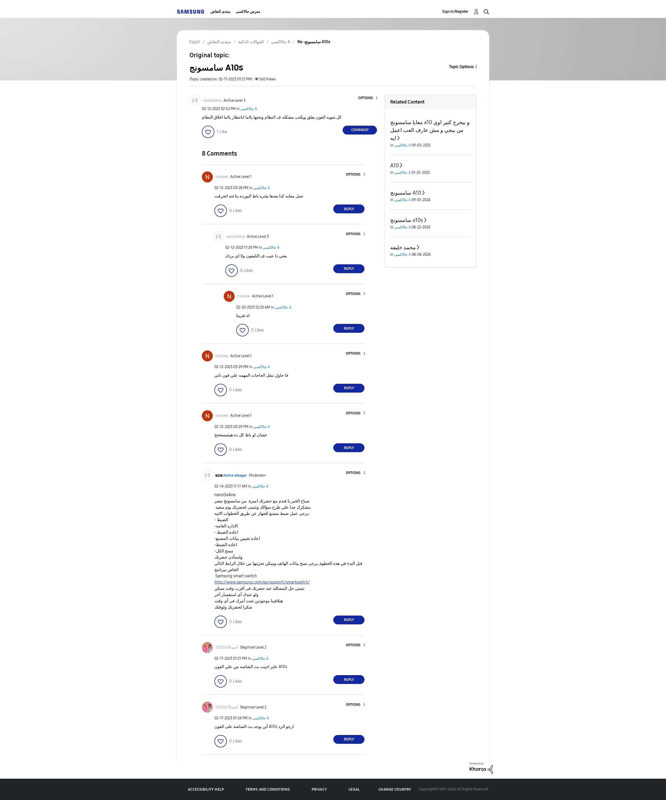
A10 (394, 165)
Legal (354, 789)
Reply (349, 209)
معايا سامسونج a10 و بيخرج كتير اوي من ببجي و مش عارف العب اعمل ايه (430, 130)
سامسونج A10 (405, 193)
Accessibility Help (206, 789)
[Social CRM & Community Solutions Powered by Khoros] (481, 767)
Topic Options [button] (461, 66)
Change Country (395, 789)
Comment (360, 130)
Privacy (319, 789)
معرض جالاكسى (248, 11)
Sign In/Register (455, 11)
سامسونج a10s (406, 220)
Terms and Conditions (268, 789)
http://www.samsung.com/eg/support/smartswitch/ (262, 582)
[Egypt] (190, 11)
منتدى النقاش (220, 11)
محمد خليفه (403, 247)
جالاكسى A (248, 109)
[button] (368, 98)
